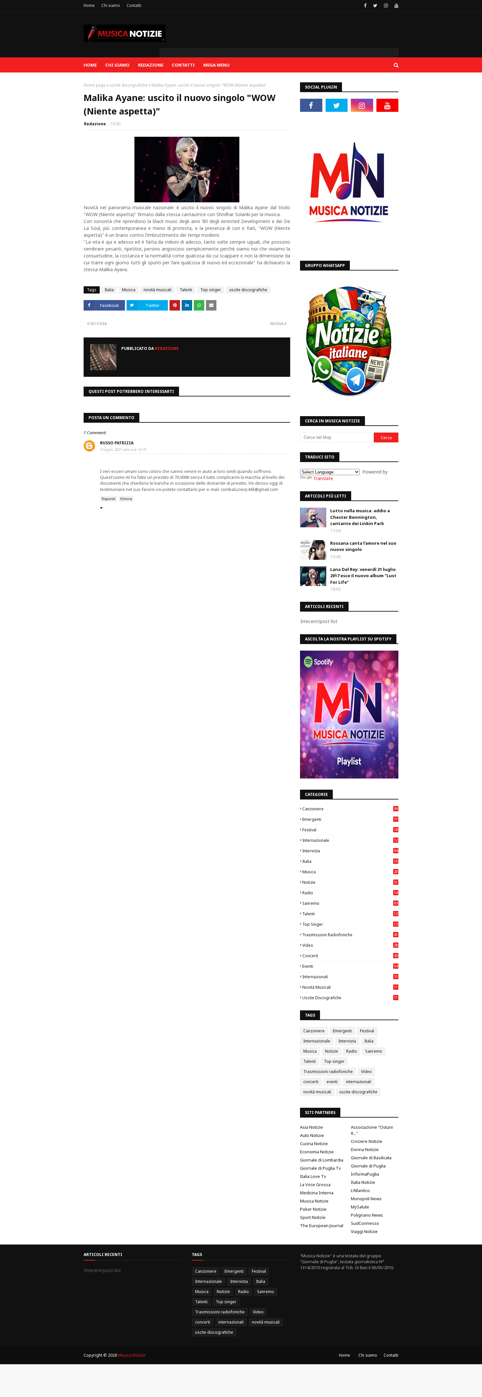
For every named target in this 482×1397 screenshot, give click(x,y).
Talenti (186, 290)
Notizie (350, 882)
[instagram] (386, 5)
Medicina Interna (316, 1193)
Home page (95, 85)
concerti (350, 956)
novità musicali (157, 290)
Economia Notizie (317, 1152)
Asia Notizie (311, 1127)
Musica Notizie (314, 1201)
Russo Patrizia (116, 443)
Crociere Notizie (366, 1141)
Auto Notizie (312, 1135)
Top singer (210, 290)
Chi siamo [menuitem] (117, 65)
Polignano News (367, 1215)
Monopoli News (366, 1199)
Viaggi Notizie (364, 1231)
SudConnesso (365, 1223)
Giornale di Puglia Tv (320, 1168)
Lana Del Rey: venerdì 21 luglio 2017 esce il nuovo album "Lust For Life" (363, 575)
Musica (128, 290)
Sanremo (350, 903)
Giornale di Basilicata (371, 1158)
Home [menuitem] (90, 65)
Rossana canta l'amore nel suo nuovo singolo (363, 546)
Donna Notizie (365, 1149)
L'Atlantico (360, 1190)
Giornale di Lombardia (321, 1160)
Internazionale (350, 840)
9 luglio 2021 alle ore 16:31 (123, 449)
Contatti (134, 5)
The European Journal (321, 1225)
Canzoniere (350, 809)
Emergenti (350, 819)
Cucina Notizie (314, 1143)
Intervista (350, 851)
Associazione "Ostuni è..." (372, 1130)
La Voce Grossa (315, 1184)
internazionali (350, 977)
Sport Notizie (313, 1217)
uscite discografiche (129, 85)
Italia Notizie (363, 1182)
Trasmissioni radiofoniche (350, 935)
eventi (350, 966)
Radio (350, 893)
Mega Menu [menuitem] (216, 65)
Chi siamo (110, 5)
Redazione (95, 124)
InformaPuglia (365, 1174)
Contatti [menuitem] (183, 65)
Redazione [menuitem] (150, 65)
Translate (323, 478)
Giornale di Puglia (368, 1166)
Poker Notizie (313, 1209)
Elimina (126, 498)
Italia (109, 290)
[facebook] (365, 5)
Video (350, 945)
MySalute (360, 1207)
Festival (350, 830)
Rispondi (108, 498)
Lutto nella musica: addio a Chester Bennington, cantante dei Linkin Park (360, 517)
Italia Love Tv (313, 1176)
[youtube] (395, 5)
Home (89, 5)
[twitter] (375, 5)
